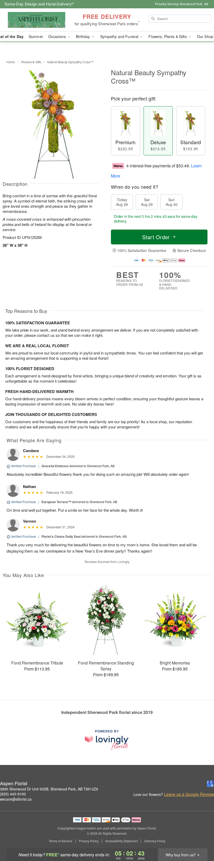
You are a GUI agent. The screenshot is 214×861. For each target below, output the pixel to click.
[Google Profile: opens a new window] (210, 783)
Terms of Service (60, 841)
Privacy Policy (89, 841)
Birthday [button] (83, 36)
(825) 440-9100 (13, 793)
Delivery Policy (154, 841)
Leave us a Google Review (189, 794)
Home (11, 62)
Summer (36, 36)
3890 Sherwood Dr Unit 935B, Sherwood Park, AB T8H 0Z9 (49, 789)
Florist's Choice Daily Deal (61, 536)
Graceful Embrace (55, 466)
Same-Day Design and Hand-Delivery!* (39, 4)
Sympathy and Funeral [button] (120, 36)
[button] (200, 838)
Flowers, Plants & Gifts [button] (168, 36)
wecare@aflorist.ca (16, 799)
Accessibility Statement (121, 841)
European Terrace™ (56, 501)
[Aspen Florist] (36, 20)
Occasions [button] (57, 36)
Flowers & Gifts (31, 62)
